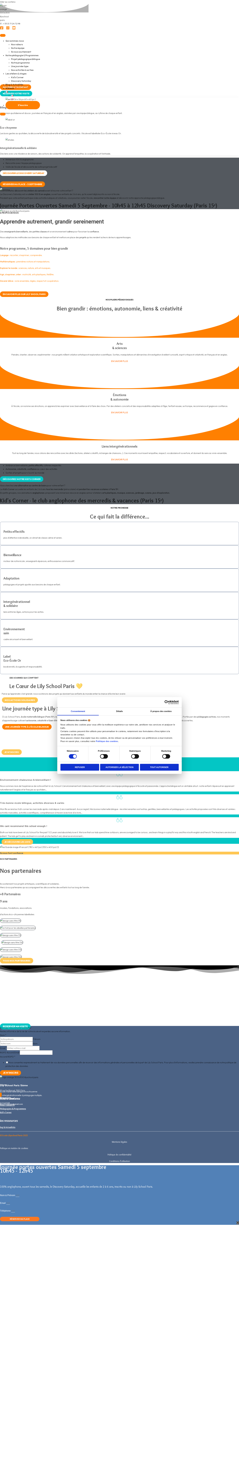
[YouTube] (14, 28)
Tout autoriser (159, 767)
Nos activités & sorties (22, 70)
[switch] (104, 756)
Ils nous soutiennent (21, 51)
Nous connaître (7, 1105)
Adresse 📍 (11, 88)
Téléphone (5, 1211)
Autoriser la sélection (119, 767)
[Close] (3, 114)
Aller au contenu (7, 1)
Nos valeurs (17, 44)
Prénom (36, 1039)
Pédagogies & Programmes (13, 1108)
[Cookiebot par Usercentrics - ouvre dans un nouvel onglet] (166, 702)
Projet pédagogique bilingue (25, 59)
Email (3, 1048)
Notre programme (20, 62)
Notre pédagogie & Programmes (22, 55)
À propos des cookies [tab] (161, 711)
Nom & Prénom (8, 1195)
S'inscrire (23, 105)
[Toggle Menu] (3, 35)
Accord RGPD (7, 1056)
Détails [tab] (119, 711)
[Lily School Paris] (5, 20)
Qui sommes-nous (15, 40)
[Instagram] (8, 28)
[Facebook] (1, 28)
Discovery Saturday (21, 81)
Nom (3, 1035)
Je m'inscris (10, 1072)
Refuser (80, 767)
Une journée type (19, 66)
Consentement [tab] (78, 711)
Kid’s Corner (6, 1112)
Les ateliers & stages (16, 73)
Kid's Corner (17, 77)
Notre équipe (17, 48)
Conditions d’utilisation (119, 1161)
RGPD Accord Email (9, 1052)
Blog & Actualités (14, 84)
